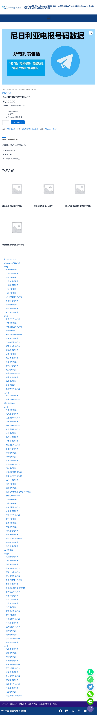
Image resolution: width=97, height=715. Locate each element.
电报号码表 (11, 89)
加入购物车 (17, 122)
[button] (49, 18)
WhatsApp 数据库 (51, 129)
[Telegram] (90, 687)
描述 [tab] (4, 139)
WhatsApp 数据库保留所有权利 (13, 711)
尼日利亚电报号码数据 (30, 129)
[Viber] (90, 709)
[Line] (90, 701)
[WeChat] (90, 694)
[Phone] (90, 672)
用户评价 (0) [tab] (13, 139)
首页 (3, 89)
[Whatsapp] (90, 679)
